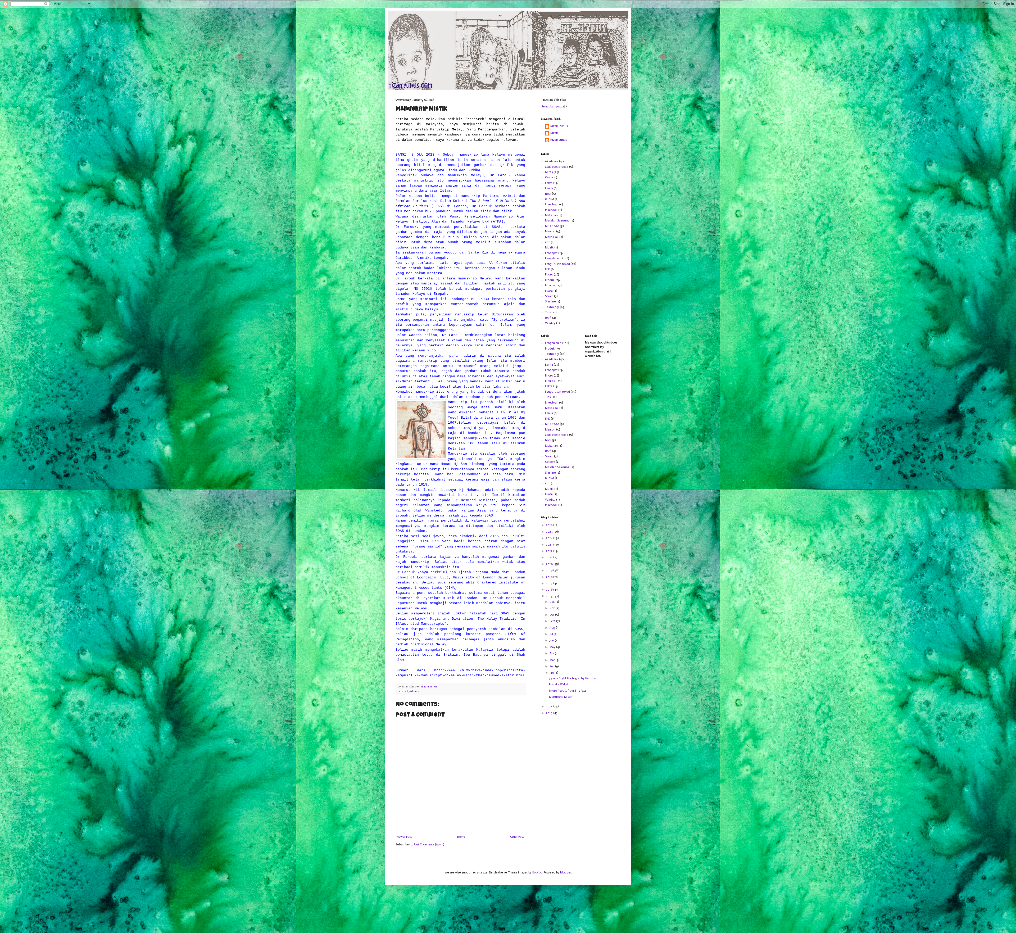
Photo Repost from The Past (567, 690)
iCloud (549, 199)
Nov (553, 608)
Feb (552, 666)
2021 (549, 557)
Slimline (550, 301)
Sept (553, 621)
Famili (549, 188)
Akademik (413, 691)
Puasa (549, 291)
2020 (550, 564)
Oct (552, 615)
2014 (549, 706)
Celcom (550, 177)
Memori (550, 231)
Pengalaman (553, 258)
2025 (550, 531)
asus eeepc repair (556, 167)
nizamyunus (558, 140)
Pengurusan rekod (557, 264)
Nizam (554, 133)
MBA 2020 (552, 226)
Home (461, 837)
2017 (549, 583)
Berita (549, 172)
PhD (547, 269)
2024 (549, 538)
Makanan (551, 215)
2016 (549, 589)
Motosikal (552, 237)
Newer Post (404, 837)
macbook (551, 210)
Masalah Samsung (557, 220)
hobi (548, 194)
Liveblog (551, 204)
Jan (552, 672)
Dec (552, 602)
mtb (547, 242)
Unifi (548, 318)
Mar (553, 660)
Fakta (548, 183)
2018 (549, 577)
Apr (552, 653)
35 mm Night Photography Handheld (573, 678)
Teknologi (552, 307)
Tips (548, 312)
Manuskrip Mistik (560, 697)
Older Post (517, 837)
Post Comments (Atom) (429, 844)
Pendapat (551, 253)
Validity (550, 323)
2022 (549, 551)
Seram (549, 296)
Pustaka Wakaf (558, 684)
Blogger (565, 872)
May (553, 647)
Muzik (549, 247)
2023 (549, 544)
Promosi (550, 285)
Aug (553, 627)
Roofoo (537, 872)
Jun (552, 640)
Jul (552, 634)
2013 (549, 713)
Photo (549, 274)
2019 (549, 570)
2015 (550, 596)
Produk (550, 280)
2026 (549, 525)
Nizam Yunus (559, 126)
